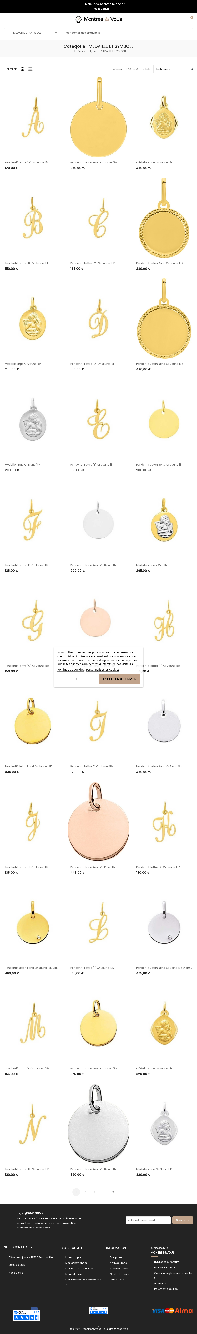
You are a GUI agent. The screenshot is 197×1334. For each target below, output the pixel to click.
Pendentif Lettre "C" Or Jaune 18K (92, 263)
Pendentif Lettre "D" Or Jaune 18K (92, 364)
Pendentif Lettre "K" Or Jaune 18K (158, 867)
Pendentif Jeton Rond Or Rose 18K (92, 867)
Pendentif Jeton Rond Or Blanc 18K (93, 565)
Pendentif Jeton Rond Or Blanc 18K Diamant (165, 968)
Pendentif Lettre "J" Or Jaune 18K (26, 867)
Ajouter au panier (19, 176)
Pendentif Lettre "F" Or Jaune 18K (26, 565)
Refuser (77, 679)
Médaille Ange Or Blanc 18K (22, 464)
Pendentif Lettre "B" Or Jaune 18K (27, 263)
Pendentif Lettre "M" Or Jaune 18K (27, 1068)
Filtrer (12, 69)
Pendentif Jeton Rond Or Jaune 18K (93, 162)
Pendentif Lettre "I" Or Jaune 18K (91, 766)
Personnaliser (82, 176)
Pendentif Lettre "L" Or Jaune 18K (92, 968)
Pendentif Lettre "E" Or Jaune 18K (92, 464)
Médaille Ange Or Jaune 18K (154, 162)
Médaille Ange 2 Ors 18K (151, 565)
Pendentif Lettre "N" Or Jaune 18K (27, 1169)
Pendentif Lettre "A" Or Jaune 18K (27, 162)
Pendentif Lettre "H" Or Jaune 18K (158, 666)
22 (113, 1192)
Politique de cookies (70, 669)
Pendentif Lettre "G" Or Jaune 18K (27, 666)
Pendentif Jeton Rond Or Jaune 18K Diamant (34, 968)
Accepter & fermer (119, 679)
